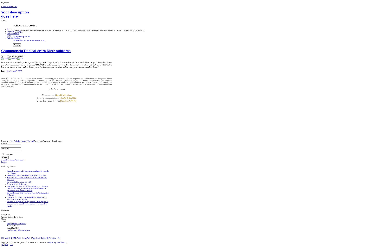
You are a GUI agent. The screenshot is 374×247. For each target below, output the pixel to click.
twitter (9, 7)
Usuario (4, 143)
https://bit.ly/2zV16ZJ (68, 98)
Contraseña (5, 149)
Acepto (17, 45)
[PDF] (20, 58)
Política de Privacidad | (49, 238)
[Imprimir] (12, 58)
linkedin (14, 7)
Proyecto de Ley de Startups (16, 184)
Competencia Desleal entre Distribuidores (36, 51)
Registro (4, 162)
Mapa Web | (27, 238)
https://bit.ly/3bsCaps (63, 95)
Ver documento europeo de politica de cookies (29, 40)
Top (59, 238)
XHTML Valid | (17, 238)
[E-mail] (4, 58)
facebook (4, 7)
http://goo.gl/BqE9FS (14, 71)
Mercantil (30, 141)
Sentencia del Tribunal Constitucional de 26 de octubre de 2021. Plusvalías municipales (27, 198)
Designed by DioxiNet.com (56, 242)
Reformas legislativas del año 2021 (19, 182)
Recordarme (9, 155)
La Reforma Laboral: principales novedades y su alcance (26, 175)
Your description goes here (15, 14)
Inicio (12, 141)
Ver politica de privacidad (21, 37)
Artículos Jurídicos (20, 141)
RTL (6, 245)
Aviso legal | (36, 238)
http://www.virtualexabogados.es (18, 230)
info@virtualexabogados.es (16, 224)
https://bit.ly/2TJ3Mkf (68, 101)
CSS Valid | (6, 238)
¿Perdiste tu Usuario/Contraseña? (12, 160)
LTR (11, 245)
